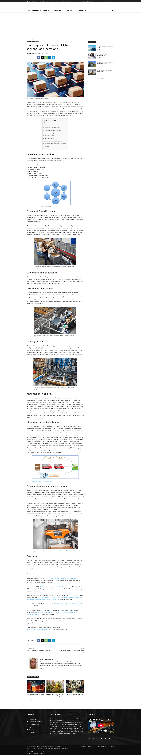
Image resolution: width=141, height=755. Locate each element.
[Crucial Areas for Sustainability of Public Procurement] (92, 64)
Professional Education (35, 721)
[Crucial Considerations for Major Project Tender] (92, 72)
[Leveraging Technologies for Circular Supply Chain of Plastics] (36, 686)
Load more (100, 78)
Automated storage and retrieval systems (55, 143)
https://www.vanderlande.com (65, 621)
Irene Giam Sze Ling (101, 73)
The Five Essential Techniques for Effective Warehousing (61, 578)
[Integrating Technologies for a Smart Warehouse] (75, 686)
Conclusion (47, 146)
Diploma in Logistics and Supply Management (50, 667)
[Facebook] (104, 1)
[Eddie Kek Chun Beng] (28, 53)
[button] (112, 10)
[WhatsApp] (46, 57)
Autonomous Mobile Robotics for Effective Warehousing (56, 587)
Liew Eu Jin (99, 65)
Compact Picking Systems (52, 133)
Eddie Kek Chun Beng (35, 53)
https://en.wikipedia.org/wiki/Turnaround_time (40, 629)
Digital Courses (33, 727)
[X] (111, 1)
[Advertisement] (70, 24)
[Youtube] (113, 1)
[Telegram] (53, 57)
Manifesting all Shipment (51, 138)
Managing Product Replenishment (53, 141)
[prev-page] (28, 700)
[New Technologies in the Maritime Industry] (92, 48)
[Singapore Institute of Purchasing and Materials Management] (40, 6)
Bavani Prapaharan (101, 49)
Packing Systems (49, 135)
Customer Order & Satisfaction (53, 130)
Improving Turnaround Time (51, 125)
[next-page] (31, 700)
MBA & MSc (32, 729)
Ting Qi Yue (99, 57)
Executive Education (34, 724)
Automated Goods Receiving (52, 127)
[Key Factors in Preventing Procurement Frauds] (92, 56)
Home (28, 39)
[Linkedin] (109, 1)
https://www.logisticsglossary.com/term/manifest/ (68, 604)
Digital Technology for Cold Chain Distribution (39, 650)
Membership (32, 719)
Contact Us (32, 732)
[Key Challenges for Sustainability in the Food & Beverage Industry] (55, 686)
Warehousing (36, 41)
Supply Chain (34, 39)
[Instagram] (106, 1)
